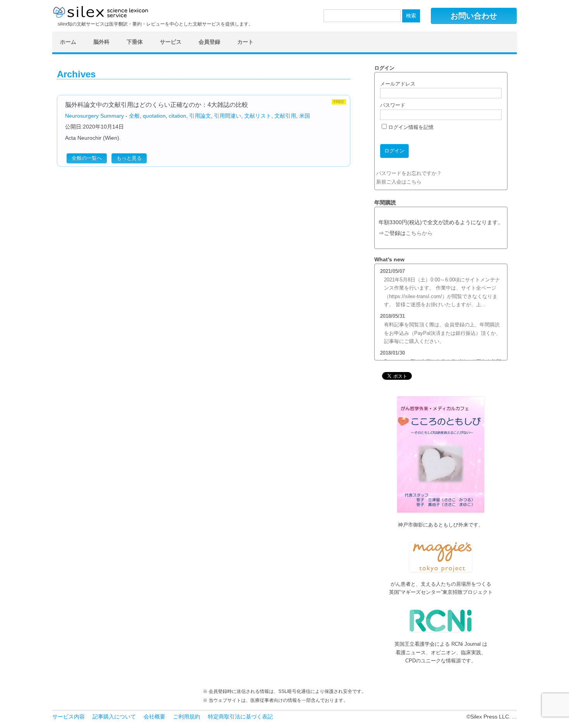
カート (245, 42)
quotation (154, 116)
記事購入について (114, 716)
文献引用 (285, 116)
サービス (171, 42)
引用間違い (227, 116)
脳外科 (101, 42)
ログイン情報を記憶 (410, 127)
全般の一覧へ (87, 158)
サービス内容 (68, 716)
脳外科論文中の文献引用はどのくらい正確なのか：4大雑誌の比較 (156, 104)
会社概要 (154, 716)
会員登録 (209, 42)
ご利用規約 (186, 716)
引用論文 (200, 116)
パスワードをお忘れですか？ (409, 173)
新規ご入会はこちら (399, 182)
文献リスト (257, 116)
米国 (304, 116)
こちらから (419, 233)
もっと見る (129, 158)
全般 (134, 116)
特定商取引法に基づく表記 (240, 716)
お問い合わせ (474, 16)
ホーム (68, 42)
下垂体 (135, 42)
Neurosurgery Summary (94, 116)
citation (177, 116)
